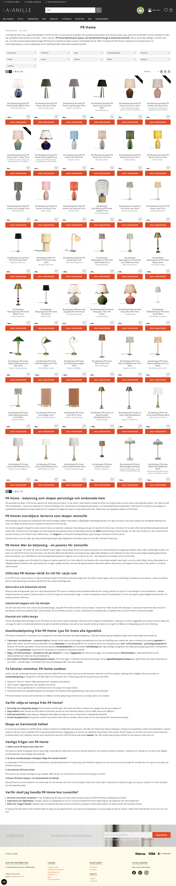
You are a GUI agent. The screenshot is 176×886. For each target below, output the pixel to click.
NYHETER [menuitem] (79, 19)
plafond (158, 640)
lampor (90, 735)
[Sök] (98, 10)
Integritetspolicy (53, 872)
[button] (166, 10)
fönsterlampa (127, 653)
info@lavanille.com (17, 876)
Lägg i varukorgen (18, 122)
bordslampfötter (65, 646)
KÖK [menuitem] (44, 19)
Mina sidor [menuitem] (156, 10)
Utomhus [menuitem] (67, 19)
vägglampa (75, 653)
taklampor (59, 643)
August (56, 534)
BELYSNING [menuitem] (8, 19)
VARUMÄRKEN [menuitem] (101, 19)
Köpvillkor (93, 869)
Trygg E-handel (53, 867)
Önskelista (93, 881)
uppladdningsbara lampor (119, 659)
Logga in (93, 878)
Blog (49, 877)
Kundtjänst (93, 867)
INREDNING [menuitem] (33, 19)
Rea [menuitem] (89, 19)
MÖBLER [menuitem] (54, 19)
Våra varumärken (54, 879)
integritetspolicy (147, 839)
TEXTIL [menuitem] (20, 19)
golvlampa (25, 649)
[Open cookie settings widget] (4, 882)
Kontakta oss (52, 874)
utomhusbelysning (14, 676)
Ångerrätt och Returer (55, 869)
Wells (98, 531)
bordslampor (93, 646)
